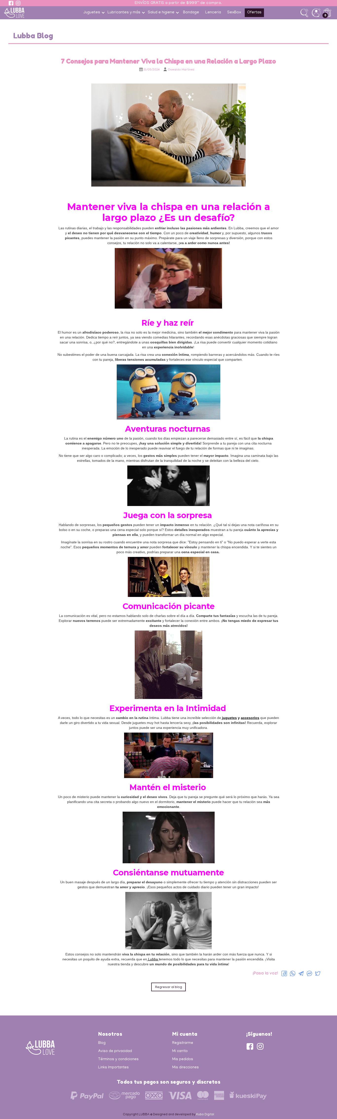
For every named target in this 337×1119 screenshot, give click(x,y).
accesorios (250, 718)
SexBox (234, 12)
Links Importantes (113, 1068)
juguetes (229, 718)
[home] (25, 13)
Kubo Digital (205, 1115)
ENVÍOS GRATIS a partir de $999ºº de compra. (178, 3)
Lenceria (213, 12)
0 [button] (325, 15)
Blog (102, 1043)
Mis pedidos (182, 1059)
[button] (93, 12)
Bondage (191, 12)
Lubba (153, 959)
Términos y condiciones (118, 1059)
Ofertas (254, 12)
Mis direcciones (185, 1068)
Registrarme (182, 1043)
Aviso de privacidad (115, 1051)
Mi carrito (180, 1051)
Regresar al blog (168, 987)
